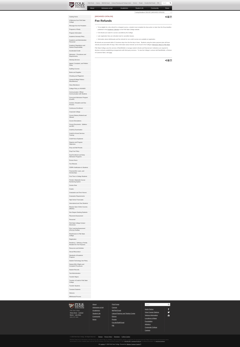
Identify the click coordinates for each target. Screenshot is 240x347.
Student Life (139, 8)
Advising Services (74, 59)
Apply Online (149, 309)
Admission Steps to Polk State (161, 44)
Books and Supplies (75, 72)
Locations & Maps (151, 318)
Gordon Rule (73, 185)
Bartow (72, 315)
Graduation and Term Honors (78, 192)
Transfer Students (74, 286)
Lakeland (80, 312)
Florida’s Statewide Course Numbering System (77, 180)
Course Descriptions (75, 121)
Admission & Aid (106, 8)
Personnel (72, 219)
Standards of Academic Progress (76, 256)
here (110, 52)
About (92, 8)
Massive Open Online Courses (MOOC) (78, 207)
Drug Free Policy (74, 151)
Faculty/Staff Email (150, 3)
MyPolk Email (106, 3)
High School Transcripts (76, 199)
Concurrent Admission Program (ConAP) (78, 98)
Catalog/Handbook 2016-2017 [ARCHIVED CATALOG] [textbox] (149, 12)
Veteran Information (151, 315)
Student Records (74, 269)
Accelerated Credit (74, 50)
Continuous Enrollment (76, 108)
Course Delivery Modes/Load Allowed (78, 116)
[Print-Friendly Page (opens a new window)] (168, 17)
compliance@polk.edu (136, 341)
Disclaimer (117, 336)
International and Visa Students (78, 203)
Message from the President (77, 25)
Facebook (169, 309)
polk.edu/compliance (160, 341)
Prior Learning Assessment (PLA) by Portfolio (77, 229)
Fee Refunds (73, 164)
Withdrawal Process (75, 296)
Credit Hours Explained (76, 138)
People (141, 3)
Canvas (98, 3)
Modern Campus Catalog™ (134, 344)
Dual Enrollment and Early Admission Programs (77, 155)
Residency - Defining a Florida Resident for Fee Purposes (78, 243)
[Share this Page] (166, 17)
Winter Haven (73, 312)
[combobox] (153, 12)
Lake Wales (78, 315)
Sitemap (100, 336)
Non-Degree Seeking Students (78, 212)
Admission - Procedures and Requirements (77, 55)
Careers (147, 330)
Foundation (148, 321)
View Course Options (152, 312)
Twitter (169, 312)
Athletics (148, 324)
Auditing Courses (74, 68)
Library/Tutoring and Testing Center (121, 3)
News (167, 8)
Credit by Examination (75, 129)
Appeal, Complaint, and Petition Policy (78, 64)
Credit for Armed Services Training (76, 134)
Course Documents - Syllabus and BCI (78, 125)
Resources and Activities (76, 248)
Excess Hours (73, 160)
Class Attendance (74, 85)
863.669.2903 (127, 341)
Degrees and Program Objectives (75, 143)
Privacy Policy (108, 336)
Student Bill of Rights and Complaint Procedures (76, 265)
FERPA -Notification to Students (78, 167)
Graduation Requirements (77, 196)
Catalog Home (73, 16)
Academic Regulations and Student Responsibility (77, 46)
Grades (71, 189)
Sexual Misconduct (74, 251)
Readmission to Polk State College (77, 234)
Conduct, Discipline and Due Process (77, 103)
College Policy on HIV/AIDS (77, 88)
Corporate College (74, 112)
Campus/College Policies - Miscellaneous (77, 80)
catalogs (102, 344)
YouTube (169, 315)
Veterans (72, 293)
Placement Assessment (76, 216)
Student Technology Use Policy (78, 260)
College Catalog (126, 336)
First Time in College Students (78, 176)
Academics (124, 8)
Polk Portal (91, 3)
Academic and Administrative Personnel (77, 41)
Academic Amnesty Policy (76, 36)
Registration (72, 239)
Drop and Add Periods (75, 147)
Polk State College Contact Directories (77, 224)
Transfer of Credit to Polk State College (78, 281)
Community (155, 8)
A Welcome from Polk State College (77, 21)
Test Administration (74, 273)
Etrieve (135, 3)
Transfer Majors (74, 277)
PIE (158, 3)
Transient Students (74, 289)
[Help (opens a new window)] (171, 17)
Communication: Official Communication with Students (78, 93)
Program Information (75, 33)
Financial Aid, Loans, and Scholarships (76, 172)
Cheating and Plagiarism (76, 76)
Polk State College (76, 5)
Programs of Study (74, 29)
